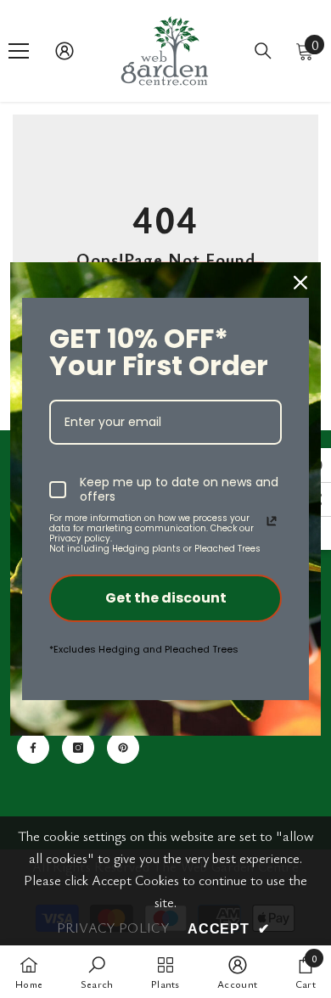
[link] (97, 972)
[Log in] (64, 51)
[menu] (18, 51)
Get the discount (166, 598)
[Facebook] (33, 748)
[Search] (263, 51)
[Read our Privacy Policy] (271, 521)
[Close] (300, 282)
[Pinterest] (123, 748)
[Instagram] (78, 748)
